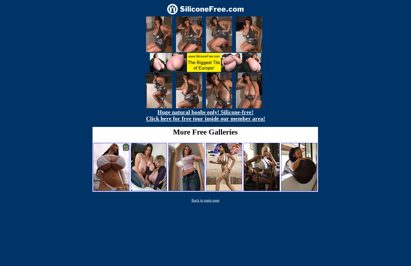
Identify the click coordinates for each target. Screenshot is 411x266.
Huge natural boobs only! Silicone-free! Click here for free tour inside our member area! (205, 115)
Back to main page (205, 200)
